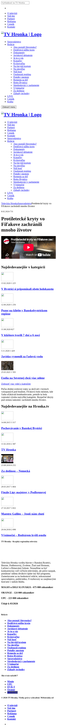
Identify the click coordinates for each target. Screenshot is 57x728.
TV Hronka (8, 449)
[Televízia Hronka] (21, 34)
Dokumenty (19, 52)
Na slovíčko (19, 69)
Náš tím (11, 16)
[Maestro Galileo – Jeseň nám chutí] (7, 505)
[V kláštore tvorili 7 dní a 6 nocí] (7, 326)
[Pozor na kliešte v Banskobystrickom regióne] (7, 302)
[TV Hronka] (7, 441)
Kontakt (11, 27)
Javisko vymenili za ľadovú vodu (22, 356)
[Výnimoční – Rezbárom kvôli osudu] (7, 526)
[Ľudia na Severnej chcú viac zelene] (7, 369)
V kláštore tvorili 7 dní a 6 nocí (20, 335)
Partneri (11, 18)
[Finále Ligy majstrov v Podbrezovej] (7, 484)
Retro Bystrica (20, 82)
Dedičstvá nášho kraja (24, 50)
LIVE (10, 96)
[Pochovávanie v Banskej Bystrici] (7, 419)
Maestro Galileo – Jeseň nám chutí (22, 513)
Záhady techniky (21, 93)
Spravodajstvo (14, 41)
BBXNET (12, 692)
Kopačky (17, 60)
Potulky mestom (21, 77)
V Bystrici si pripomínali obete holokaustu (27, 289)
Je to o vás (18, 58)
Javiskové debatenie (23, 55)
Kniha (10, 101)
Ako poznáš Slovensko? (25, 47)
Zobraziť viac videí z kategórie (16, 384)
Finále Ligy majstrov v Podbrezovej (23, 492)
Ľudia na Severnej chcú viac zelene (23, 378)
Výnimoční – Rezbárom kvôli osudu (23, 535)
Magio (10, 681)
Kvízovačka (19, 63)
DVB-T (11, 687)
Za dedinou (18, 90)
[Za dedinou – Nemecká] (7, 462)
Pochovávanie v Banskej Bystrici (21, 428)
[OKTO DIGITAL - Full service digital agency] (4, 700)
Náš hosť (17, 71)
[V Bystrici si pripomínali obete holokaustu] (7, 280)
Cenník (10, 24)
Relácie (10, 44)
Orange (11, 689)
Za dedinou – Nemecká (15, 471)
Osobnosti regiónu (22, 74)
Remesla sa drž (20, 80)
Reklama (11, 21)
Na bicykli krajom (22, 66)
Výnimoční (18, 88)
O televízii (12, 13)
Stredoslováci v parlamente (26, 85)
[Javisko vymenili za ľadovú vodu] (7, 348)
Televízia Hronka (9, 203)
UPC (9, 684)
